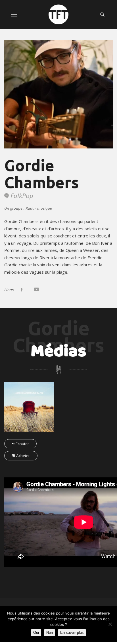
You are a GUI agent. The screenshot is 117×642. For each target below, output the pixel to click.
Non (49, 632)
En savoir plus (72, 632)
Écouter (21, 443)
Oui (36, 632)
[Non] (110, 624)
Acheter (22, 455)
